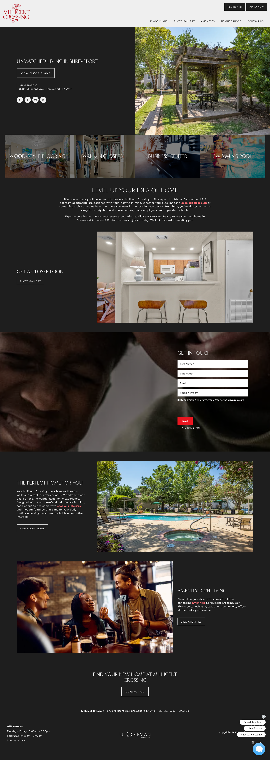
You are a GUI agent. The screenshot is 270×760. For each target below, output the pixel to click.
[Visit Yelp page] (28, 100)
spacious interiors (69, 506)
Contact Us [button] (135, 692)
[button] (234, 7)
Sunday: (12, 740)
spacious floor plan (194, 203)
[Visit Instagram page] (43, 100)
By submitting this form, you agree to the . (212, 399)
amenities (198, 603)
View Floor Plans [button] (35, 73)
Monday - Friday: (17, 731)
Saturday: (13, 735)
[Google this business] (35, 100)
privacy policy (236, 399)
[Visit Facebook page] (20, 100)
